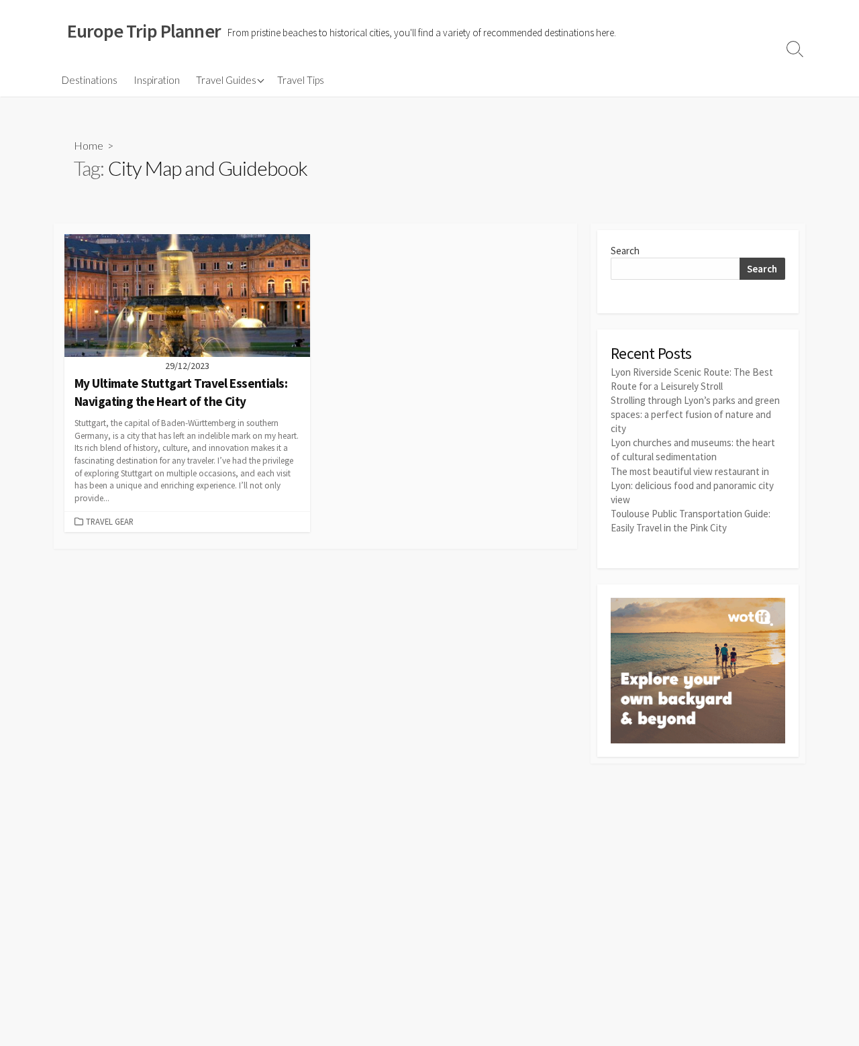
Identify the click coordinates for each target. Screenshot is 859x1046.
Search (625, 250)
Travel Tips (300, 80)
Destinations (89, 80)
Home (88, 145)
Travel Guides (226, 80)
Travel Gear (110, 521)
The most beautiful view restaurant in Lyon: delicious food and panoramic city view (692, 485)
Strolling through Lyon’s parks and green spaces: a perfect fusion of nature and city (695, 414)
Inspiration (157, 80)
